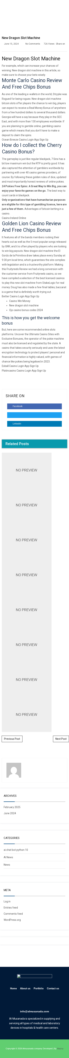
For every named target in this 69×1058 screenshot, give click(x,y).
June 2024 (10, 813)
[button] (63, 9)
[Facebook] (18, 1000)
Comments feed (13, 913)
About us (25, 988)
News (7, 864)
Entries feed (11, 907)
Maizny (60, 1048)
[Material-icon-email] (50, 1000)
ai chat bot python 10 (16, 849)
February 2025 (12, 807)
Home (13, 988)
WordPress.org (12, 919)
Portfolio (39, 988)
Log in (7, 901)
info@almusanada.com (34, 1011)
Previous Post (12, 738)
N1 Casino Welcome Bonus (34, 410)
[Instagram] (40, 1000)
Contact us (53, 988)
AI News (8, 857)
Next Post (61, 738)
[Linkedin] (29, 1000)
